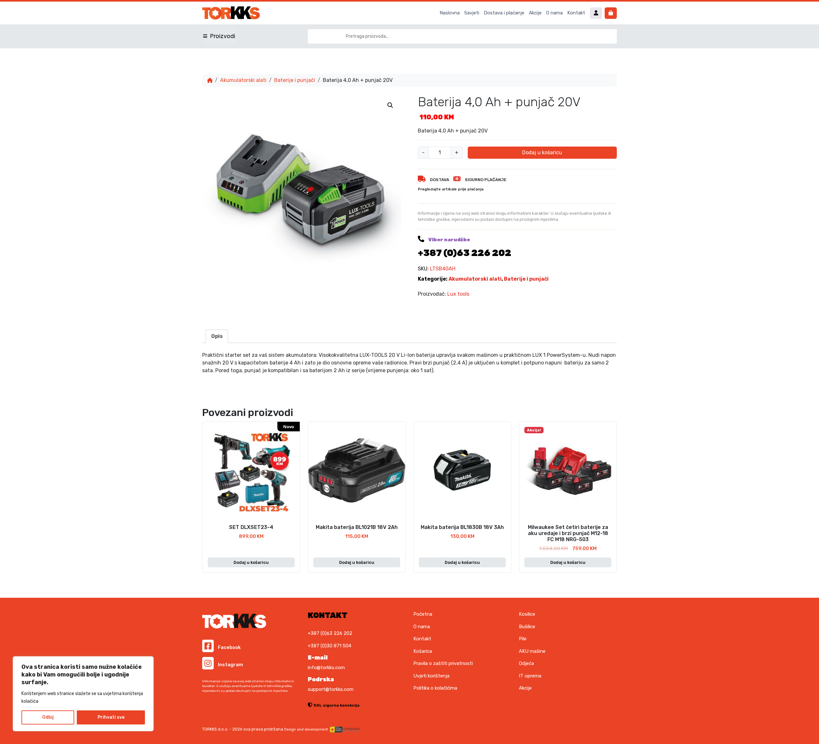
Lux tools (458, 294)
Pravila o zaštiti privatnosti (443, 663)
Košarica (422, 651)
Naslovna (450, 13)
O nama (554, 13)
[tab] (217, 336)
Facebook (229, 647)
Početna (422, 614)
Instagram (230, 665)
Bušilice (527, 626)
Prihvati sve (111, 717)
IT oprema (530, 676)
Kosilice (527, 614)
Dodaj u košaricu (542, 152)
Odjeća (526, 663)
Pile (523, 639)
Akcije (535, 13)
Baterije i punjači (294, 80)
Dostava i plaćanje (504, 13)
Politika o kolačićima (435, 688)
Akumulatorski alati (243, 80)
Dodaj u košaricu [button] (251, 562)
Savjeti (471, 13)
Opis (217, 336)
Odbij (48, 717)
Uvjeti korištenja (431, 676)
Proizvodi (222, 36)
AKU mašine (532, 651)
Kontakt (576, 13)
